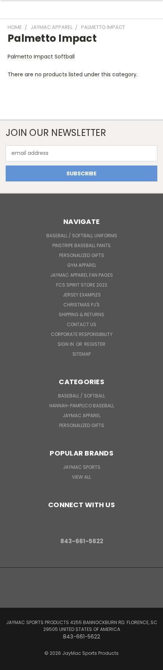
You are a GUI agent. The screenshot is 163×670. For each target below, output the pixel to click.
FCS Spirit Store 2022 (81, 285)
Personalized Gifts (81, 255)
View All (81, 477)
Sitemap (81, 354)
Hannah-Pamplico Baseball (81, 405)
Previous (12, 662)
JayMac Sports (81, 467)
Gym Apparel (81, 265)
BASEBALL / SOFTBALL (81, 396)
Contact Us (81, 324)
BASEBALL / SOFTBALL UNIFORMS (81, 235)
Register (94, 344)
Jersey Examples (82, 295)
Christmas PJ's (81, 304)
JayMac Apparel (81, 415)
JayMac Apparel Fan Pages (81, 275)
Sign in (66, 344)
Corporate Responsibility (82, 334)
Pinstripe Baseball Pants (81, 245)
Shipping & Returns (81, 314)
